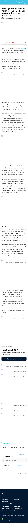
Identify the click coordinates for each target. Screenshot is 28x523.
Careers (16, 511)
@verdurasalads (13, 450)
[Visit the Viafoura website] (23, 473)
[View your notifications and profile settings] (25, 465)
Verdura (22, 48)
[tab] (5, 465)
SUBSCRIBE (19, 2)
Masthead (17, 506)
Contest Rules (18, 508)
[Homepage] (5, 493)
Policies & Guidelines (8, 504)
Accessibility (5, 506)
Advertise (5, 501)
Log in (20, 454)
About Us (5, 499)
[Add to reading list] (25, 42)
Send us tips (5, 508)
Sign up (23, 454)
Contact (16, 499)
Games (4, 511)
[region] (14, 464)
